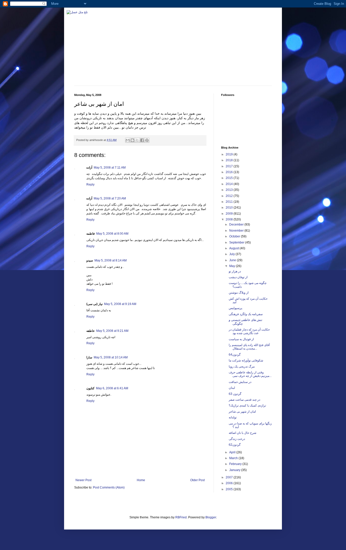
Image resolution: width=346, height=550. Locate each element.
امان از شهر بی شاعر (242, 411)
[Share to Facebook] (142, 140)
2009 (230, 213)
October (235, 236)
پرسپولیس (235, 308)
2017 (230, 166)
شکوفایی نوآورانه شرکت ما (246, 360)
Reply (90, 184)
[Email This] (127, 140)
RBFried (181, 517)
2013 (230, 190)
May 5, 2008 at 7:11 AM (110, 167)
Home (141, 480)
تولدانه (233, 417)
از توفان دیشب (238, 277)
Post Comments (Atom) (109, 487)
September (237, 242)
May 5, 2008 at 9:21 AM (112, 331)
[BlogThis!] (132, 140)
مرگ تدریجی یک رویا (242, 366)
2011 (230, 201)
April (232, 452)
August (234, 248)
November (236, 230)
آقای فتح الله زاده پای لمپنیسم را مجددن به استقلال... (249, 346)
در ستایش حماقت (240, 382)
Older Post (197, 480)
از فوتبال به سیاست (241, 339)
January (235, 470)
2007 (230, 477)
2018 (230, 160)
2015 (230, 178)
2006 (230, 483)
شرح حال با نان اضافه (242, 433)
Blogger (210, 517)
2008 (230, 219)
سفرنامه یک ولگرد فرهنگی (246, 314)
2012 (230, 196)
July (232, 254)
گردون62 (235, 444)
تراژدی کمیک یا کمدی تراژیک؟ (247, 405)
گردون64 (235, 354)
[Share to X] (137, 140)
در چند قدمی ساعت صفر (244, 399)
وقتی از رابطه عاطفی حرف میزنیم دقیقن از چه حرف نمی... (250, 374)
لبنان (232, 388)
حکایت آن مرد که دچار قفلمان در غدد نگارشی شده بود (249, 331)
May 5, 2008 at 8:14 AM (110, 260)
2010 (230, 207)
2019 (230, 154)
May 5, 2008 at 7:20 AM (110, 198)
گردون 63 (235, 394)
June (233, 260)
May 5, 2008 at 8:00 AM (112, 233)
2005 (230, 489)
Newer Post (83, 480)
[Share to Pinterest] (146, 140)
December (236, 224)
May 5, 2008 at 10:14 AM (111, 357)
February (235, 464)
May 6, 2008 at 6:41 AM (112, 388)
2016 (230, 172)
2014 (230, 184)
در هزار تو (235, 271)
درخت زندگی (237, 439)
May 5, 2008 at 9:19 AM (120, 304)
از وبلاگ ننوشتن (238, 292)
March (234, 458)
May (232, 266)
